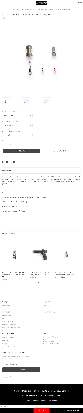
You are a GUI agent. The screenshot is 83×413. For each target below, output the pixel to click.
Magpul (5, 344)
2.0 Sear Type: (11, 131)
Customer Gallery (8, 321)
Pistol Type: (10, 111)
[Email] (7, 161)
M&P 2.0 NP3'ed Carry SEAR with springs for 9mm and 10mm (14, 274)
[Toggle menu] (3, 3)
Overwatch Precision (9, 337)
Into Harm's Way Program (11, 328)
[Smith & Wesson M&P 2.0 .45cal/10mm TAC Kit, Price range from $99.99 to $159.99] (40, 254)
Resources (6, 306)
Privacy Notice (7, 315)
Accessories (47, 309)
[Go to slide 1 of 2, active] (38, 282)
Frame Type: (10, 121)
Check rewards (73, 410)
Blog (3, 318)
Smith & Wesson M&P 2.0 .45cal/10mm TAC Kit (38, 273)
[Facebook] (3, 161)
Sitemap (5, 331)
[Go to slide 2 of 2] (42, 282)
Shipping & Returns (9, 312)
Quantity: (5, 141)
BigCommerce (13, 376)
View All (4, 350)
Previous (3, 258)
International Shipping (10, 324)
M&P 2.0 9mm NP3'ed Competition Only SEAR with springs (65, 274)
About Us (5, 309)
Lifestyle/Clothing (49, 312)
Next (78, 258)
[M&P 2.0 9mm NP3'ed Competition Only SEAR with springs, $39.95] (66, 254)
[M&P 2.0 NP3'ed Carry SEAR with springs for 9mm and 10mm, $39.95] (14, 254)
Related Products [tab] (8, 233)
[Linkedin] (14, 161)
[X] (11, 161)
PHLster (5, 340)
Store (44, 306)
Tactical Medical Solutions (11, 347)
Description (6, 170)
